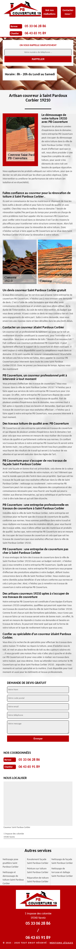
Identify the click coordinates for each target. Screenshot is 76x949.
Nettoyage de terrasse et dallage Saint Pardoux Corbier (62, 872)
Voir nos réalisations (49, 12)
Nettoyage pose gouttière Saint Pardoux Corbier (11, 863)
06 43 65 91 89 (35, 33)
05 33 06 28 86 (35, 26)
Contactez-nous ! (68, 12)
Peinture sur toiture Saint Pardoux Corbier (37, 870)
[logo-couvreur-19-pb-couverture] (25, 9)
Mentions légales (61, 943)
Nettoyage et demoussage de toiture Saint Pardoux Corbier (13, 878)
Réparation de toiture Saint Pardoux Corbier (38, 880)
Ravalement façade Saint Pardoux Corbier (37, 861)
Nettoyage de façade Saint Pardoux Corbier (62, 861)
